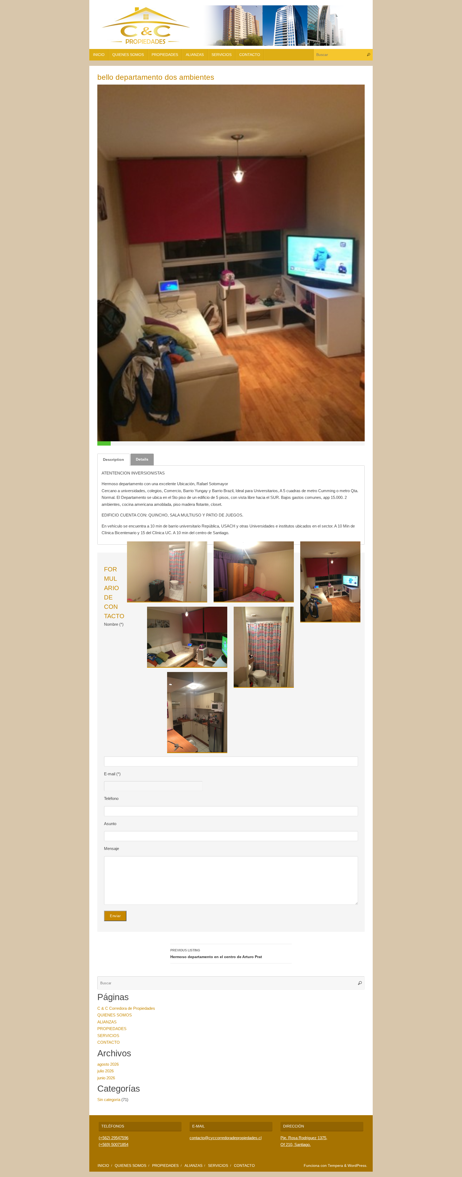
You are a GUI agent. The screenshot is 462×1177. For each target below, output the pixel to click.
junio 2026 (106, 1078)
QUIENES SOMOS (114, 1015)
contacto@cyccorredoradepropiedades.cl (225, 1138)
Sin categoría (108, 1099)
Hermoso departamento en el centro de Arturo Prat (216, 953)
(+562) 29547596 (113, 1138)
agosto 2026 (108, 1064)
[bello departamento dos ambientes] (231, 263)
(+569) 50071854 (113, 1144)
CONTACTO (108, 1042)
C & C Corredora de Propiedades (126, 1008)
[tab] (113, 460)
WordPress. (357, 1166)
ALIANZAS (107, 1022)
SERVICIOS (108, 1035)
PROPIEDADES (111, 1028)
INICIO (103, 1166)
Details (142, 459)
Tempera (335, 1166)
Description (113, 459)
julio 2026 (105, 1071)
